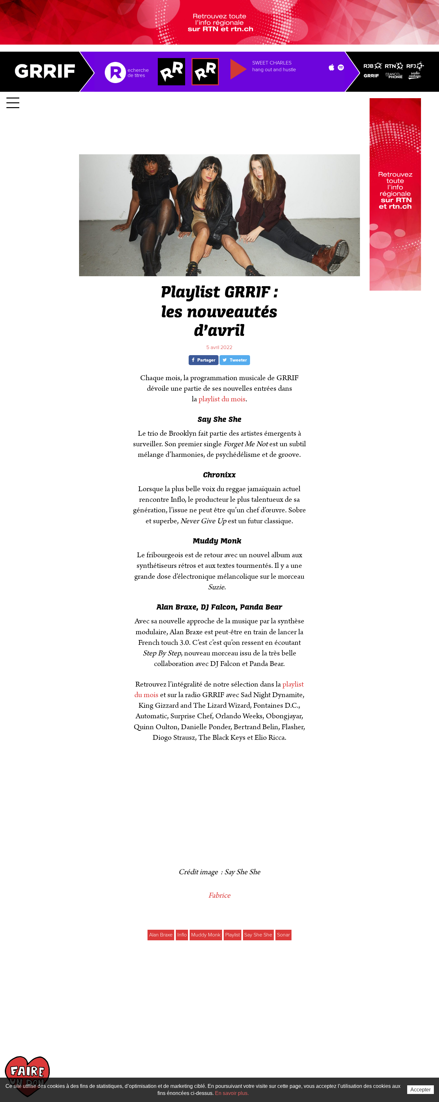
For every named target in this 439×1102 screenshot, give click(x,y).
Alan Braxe (161, 935)
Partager (205, 360)
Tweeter (237, 360)
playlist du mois (222, 399)
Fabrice (219, 895)
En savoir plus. (232, 1093)
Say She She (258, 935)
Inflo (182, 935)
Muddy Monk (205, 935)
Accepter (420, 1089)
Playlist (232, 935)
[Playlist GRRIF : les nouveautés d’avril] (219, 273)
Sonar (283, 935)
